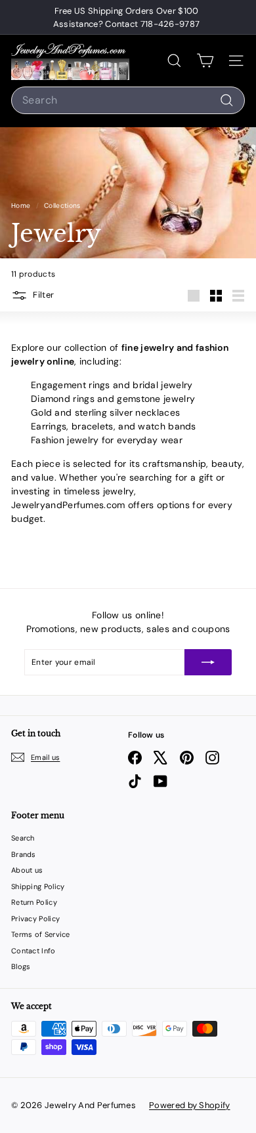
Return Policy (34, 902)
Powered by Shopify (189, 1105)
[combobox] (128, 100)
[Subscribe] (208, 662)
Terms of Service (40, 934)
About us (27, 870)
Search (23, 838)
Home (22, 205)
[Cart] (205, 60)
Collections (63, 205)
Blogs (21, 966)
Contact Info (33, 950)
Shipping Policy (38, 886)
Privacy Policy (35, 918)
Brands (23, 854)
